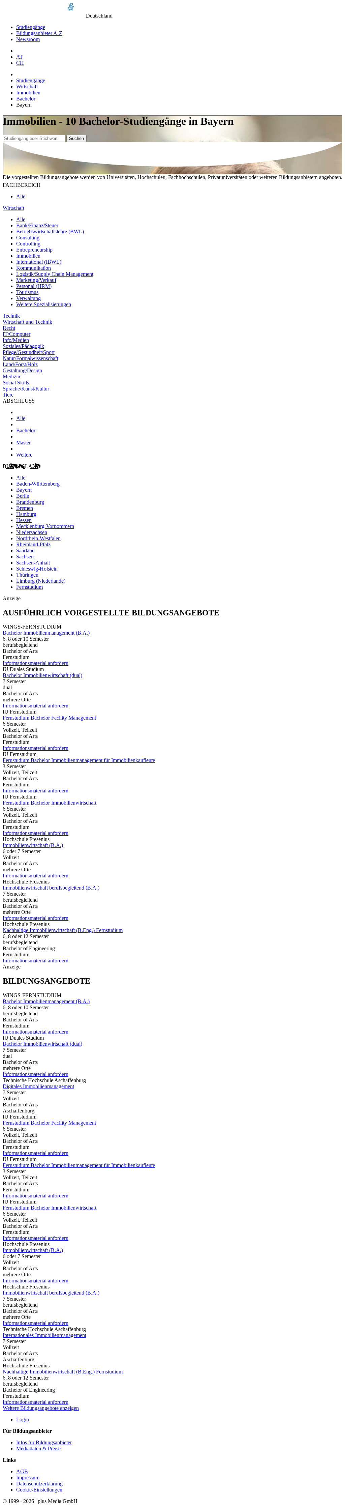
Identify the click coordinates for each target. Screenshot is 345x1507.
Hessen (24, 520)
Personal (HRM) (34, 286)
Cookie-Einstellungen (39, 1489)
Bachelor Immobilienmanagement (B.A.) (46, 633)
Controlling (28, 244)
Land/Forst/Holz (20, 364)
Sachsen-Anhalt (33, 563)
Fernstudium (29, 587)
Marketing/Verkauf (36, 280)
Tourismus (27, 292)
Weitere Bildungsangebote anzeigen (41, 1408)
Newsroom (28, 39)
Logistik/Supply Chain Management (54, 274)
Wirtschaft (27, 86)
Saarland (25, 550)
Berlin (22, 496)
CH (20, 63)
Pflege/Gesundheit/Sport (29, 352)
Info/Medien (16, 340)
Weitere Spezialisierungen (43, 304)
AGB (22, 1471)
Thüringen (27, 575)
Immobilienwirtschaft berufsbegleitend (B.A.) (51, 888)
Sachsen (25, 556)
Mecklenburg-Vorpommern (45, 526)
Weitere (24, 455)
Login (22, 1419)
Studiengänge (30, 27)
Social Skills (16, 382)
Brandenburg (30, 502)
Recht (9, 328)
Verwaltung (28, 298)
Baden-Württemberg (38, 484)
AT (19, 57)
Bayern (24, 490)
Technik (11, 316)
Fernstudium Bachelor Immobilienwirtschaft (49, 803)
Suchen (76, 138)
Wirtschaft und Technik (27, 322)
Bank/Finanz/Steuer (37, 225)
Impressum (27, 1477)
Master (23, 442)
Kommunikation (33, 268)
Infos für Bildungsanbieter (44, 1442)
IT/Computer (16, 334)
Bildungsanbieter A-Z (39, 33)
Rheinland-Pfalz (33, 544)
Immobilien (28, 92)
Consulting (27, 237)
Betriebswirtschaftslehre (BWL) (50, 231)
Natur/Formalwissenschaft (30, 358)
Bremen (24, 508)
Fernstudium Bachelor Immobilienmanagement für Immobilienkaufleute (79, 760)
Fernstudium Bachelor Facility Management (49, 718)
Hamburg (26, 514)
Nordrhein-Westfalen (38, 538)
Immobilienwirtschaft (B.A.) (33, 845)
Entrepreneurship (34, 250)
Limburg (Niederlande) (40, 581)
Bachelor (25, 99)
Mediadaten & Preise (38, 1448)
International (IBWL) (38, 262)
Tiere (8, 395)
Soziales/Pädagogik (23, 346)
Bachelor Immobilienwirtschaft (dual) (42, 675)
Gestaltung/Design (22, 370)
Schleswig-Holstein (37, 569)
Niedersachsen (31, 532)
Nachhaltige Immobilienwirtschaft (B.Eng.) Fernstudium (63, 930)
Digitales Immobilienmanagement (38, 1086)
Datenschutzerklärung (39, 1483)
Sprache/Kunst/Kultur (26, 389)
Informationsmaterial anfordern (35, 663)
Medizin (11, 376)
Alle (20, 196)
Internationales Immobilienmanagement (44, 1335)
